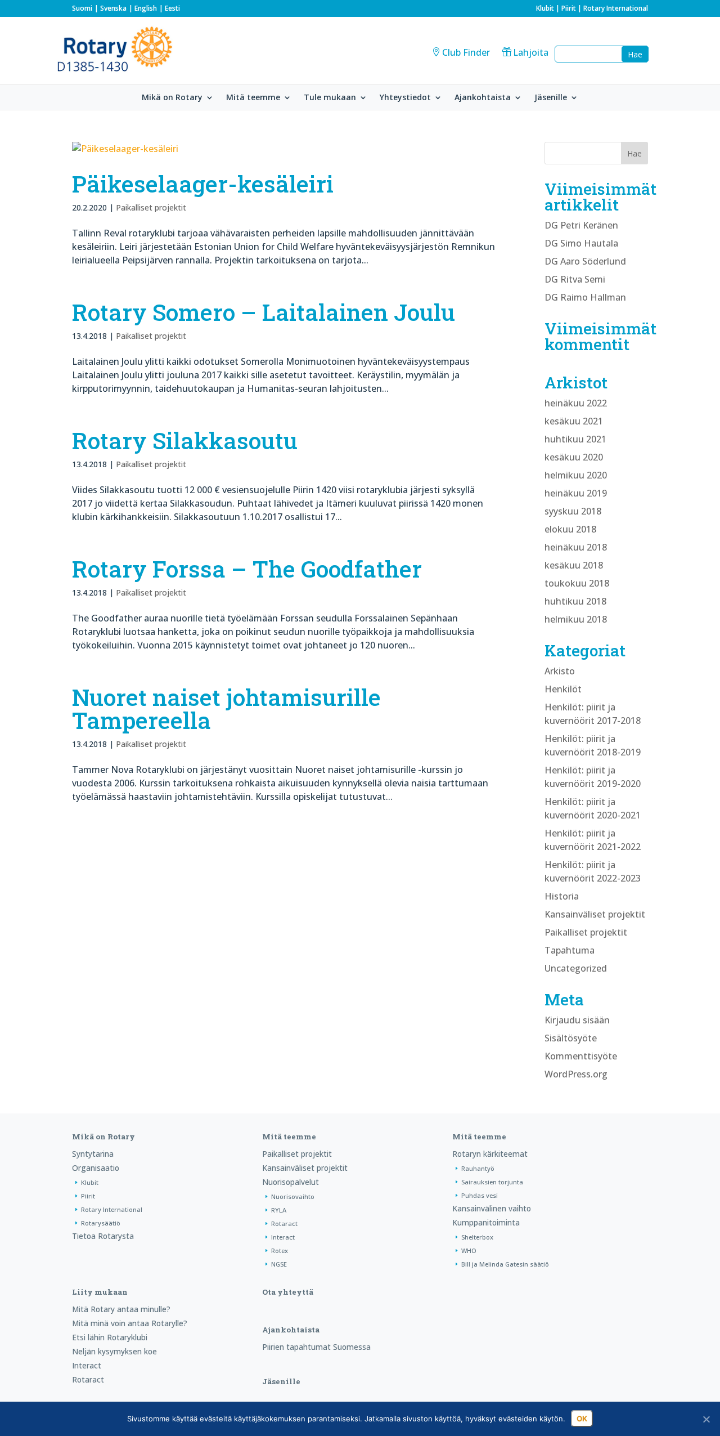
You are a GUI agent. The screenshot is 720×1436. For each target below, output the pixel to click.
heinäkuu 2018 (575, 547)
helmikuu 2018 (575, 619)
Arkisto (559, 671)
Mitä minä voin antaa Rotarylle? (129, 1323)
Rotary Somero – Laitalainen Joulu (263, 312)
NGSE (279, 1264)
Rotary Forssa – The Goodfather (247, 568)
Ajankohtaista (482, 97)
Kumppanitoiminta (486, 1222)
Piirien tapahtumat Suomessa (316, 1346)
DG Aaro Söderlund (585, 261)
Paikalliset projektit (151, 207)
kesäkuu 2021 (573, 421)
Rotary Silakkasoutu (185, 440)
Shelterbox (477, 1237)
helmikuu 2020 (575, 475)
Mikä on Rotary (172, 97)
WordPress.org (576, 1074)
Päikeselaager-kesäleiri (203, 183)
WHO (468, 1250)
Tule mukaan (330, 97)
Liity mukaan (100, 1292)
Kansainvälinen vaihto (491, 1208)
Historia (561, 896)
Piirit (568, 8)
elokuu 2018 (570, 529)
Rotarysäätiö (100, 1223)
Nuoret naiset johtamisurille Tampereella (226, 708)
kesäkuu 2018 (573, 565)
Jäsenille (550, 97)
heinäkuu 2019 (575, 493)
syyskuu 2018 (572, 511)
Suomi (82, 8)
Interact (283, 1237)
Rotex (279, 1250)
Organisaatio (95, 1167)
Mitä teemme (253, 97)
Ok (582, 1418)
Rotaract (284, 1223)
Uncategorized (575, 968)
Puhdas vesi (479, 1195)
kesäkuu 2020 (573, 457)
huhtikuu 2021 (575, 439)
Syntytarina (93, 1153)
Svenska (113, 8)
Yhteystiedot (405, 97)
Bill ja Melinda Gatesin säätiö (505, 1264)
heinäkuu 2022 (575, 403)
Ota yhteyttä (287, 1292)
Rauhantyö (477, 1168)
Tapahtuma (569, 950)
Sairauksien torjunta (492, 1182)
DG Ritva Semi (574, 279)
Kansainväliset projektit (594, 914)
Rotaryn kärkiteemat (490, 1153)
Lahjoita (530, 52)
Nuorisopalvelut (290, 1181)
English (145, 8)
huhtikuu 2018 (575, 601)
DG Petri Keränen (581, 225)
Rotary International (615, 8)
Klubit (545, 8)
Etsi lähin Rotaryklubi (109, 1337)
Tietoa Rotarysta (103, 1236)
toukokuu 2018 (576, 583)
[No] (706, 1419)
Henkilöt (563, 689)
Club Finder (466, 52)
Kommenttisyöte (580, 1056)
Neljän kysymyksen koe (114, 1351)
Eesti (172, 8)
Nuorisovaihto (292, 1196)
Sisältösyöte (570, 1038)
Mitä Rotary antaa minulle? (121, 1309)
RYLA (278, 1210)
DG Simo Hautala (581, 243)
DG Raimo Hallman (585, 297)
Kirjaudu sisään (577, 1020)
